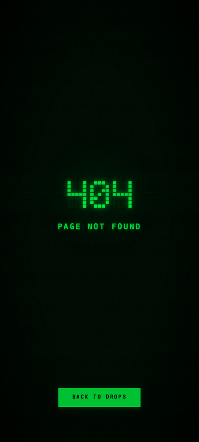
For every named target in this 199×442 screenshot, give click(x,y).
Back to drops (99, 396)
